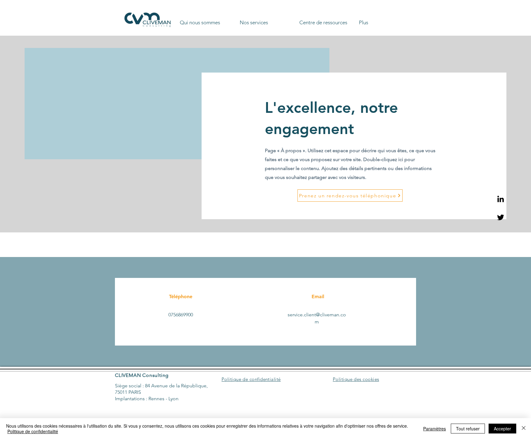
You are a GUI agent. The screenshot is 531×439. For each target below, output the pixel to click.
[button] (207, 20)
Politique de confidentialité (32, 431)
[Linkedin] (500, 199)
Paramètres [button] (434, 428)
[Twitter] (500, 217)
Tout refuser (468, 428)
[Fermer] (523, 428)
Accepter (502, 428)
